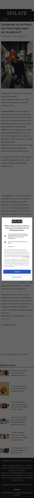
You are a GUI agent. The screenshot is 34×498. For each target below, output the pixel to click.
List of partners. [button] (26, 256)
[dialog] (17, 249)
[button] (17, 246)
